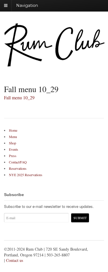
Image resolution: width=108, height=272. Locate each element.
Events (13, 149)
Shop (12, 143)
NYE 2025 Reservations (25, 174)
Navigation (27, 5)
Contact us (14, 260)
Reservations (17, 168)
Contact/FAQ (18, 162)
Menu (13, 136)
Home (13, 130)
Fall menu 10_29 (19, 97)
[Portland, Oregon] (54, 63)
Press (12, 155)
